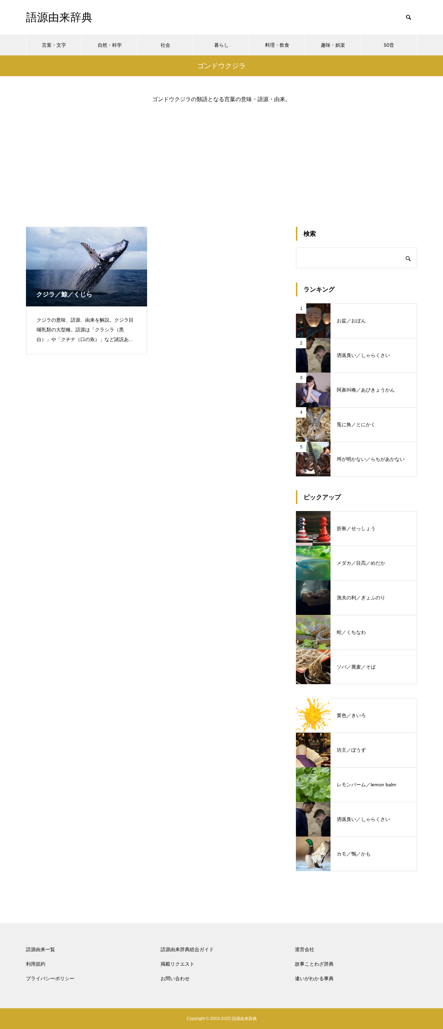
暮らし (221, 45)
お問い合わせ (175, 978)
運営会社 (304, 949)
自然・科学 (110, 45)
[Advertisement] (221, 159)
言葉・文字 (54, 45)
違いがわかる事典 (314, 978)
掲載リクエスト (178, 964)
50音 (389, 45)
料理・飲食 (277, 45)
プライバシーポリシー (50, 978)
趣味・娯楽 (333, 45)
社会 (165, 45)
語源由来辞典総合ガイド (187, 949)
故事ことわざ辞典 (314, 964)
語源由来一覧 (40, 949)
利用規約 (35, 964)
